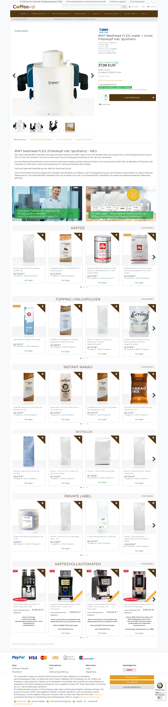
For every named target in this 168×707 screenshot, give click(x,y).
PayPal (79, 701)
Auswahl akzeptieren (132, 687)
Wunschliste (105, 104)
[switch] (159, 697)
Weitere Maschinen (60, 14)
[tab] (20, 139)
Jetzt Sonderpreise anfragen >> (111, 80)
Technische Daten (64, 139)
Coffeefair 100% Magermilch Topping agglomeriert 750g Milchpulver (64, 341)
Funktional (92, 701)
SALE (143, 14)
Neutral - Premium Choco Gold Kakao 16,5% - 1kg (64, 538)
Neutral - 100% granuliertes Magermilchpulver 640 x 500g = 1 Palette (136, 539)
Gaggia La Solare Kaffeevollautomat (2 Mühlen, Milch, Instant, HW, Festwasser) (101, 606)
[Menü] (164, 682)
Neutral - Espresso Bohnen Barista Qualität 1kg (26, 269)
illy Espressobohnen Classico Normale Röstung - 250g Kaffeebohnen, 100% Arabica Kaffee (101, 270)
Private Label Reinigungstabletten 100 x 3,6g (28, 538)
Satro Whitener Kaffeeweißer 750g (26, 339)
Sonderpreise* (139, 1)
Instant (96, 14)
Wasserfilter (47, 19)
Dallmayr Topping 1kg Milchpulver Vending (26, 472)
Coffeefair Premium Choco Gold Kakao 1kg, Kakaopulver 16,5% (102, 408)
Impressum (98, 694)
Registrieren (91, 672)
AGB (51, 668)
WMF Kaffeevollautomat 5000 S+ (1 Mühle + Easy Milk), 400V (26, 605)
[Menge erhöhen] (105, 96)
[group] (65, 249)
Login (88, 668)
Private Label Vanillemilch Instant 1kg (101, 536)
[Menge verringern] (105, 99)
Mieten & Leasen (111, 14)
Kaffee (23, 14)
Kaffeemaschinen (39, 14)
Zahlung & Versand (20, 668)
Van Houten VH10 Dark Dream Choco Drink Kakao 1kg (64, 408)
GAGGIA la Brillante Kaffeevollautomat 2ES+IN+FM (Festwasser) (138, 605)
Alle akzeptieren (132, 677)
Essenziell (22, 701)
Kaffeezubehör (80, 14)
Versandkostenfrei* (108, 85)
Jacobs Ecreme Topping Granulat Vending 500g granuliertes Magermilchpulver (137, 342)
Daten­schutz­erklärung (89, 697)
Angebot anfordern (84, 139)
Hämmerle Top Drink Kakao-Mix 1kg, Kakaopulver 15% (138, 408)
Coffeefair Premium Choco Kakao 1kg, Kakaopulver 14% (27, 408)
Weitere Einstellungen (23, 704)
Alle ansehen (147, 228)
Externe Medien (38, 701)
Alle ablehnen (132, 682)
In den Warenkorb (132, 97)
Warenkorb (17, 672)
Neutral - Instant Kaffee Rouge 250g (101, 471)
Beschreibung (20, 139)
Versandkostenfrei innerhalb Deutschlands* (87, 1)
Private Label (130, 14)
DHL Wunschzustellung (61, 701)
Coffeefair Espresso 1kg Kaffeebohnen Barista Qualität (65, 269)
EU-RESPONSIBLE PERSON (41, 139)
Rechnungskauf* (119, 1)
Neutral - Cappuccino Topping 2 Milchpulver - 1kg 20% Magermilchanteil (99, 342)
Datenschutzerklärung (58, 672)
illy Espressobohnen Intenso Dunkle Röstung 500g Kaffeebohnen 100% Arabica (138, 270)
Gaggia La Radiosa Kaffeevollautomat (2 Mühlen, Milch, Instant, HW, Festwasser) (65, 606)
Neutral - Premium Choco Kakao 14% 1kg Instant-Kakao (64, 472)
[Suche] (124, 7)
